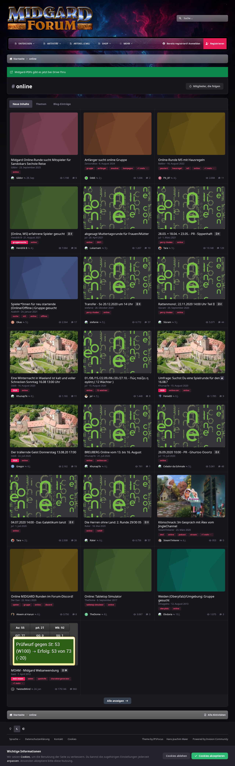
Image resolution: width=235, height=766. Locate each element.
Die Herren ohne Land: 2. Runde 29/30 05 (113, 522)
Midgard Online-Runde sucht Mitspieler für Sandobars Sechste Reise (41, 162)
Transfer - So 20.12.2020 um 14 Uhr (109, 304)
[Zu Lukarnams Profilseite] (86, 248)
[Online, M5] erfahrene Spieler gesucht (38, 234)
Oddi (92, 177)
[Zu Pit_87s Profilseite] (160, 178)
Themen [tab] (41, 104)
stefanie (89, 307)
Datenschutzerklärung (37, 739)
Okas (19, 322)
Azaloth (15, 311)
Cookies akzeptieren (212, 756)
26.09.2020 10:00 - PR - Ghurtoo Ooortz (185, 452)
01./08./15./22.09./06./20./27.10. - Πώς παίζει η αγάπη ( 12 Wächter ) (116, 380)
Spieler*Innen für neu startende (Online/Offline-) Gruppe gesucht (34, 306)
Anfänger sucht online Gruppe (106, 160)
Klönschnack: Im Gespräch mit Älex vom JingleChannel (186, 524)
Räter (88, 526)
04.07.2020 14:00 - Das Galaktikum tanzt (39, 522)
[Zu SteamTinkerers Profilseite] (160, 540)
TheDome (90, 600)
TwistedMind (23, 689)
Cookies (72, 739)
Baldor (161, 163)
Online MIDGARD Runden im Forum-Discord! (42, 596)
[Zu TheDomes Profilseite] (86, 614)
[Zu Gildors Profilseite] (12, 178)
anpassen (13, 761)
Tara (165, 248)
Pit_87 (166, 177)
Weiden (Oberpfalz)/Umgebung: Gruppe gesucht (186, 598)
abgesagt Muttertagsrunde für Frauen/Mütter (117, 234)
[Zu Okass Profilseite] (12, 322)
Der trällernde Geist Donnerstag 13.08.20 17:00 (43, 452)
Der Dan (15, 600)
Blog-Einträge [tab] (62, 104)
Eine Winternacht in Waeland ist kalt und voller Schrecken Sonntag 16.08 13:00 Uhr (43, 380)
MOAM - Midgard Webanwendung (35, 670)
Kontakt (58, 739)
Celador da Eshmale (174, 466)
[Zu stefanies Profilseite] (86, 322)
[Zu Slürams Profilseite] (160, 322)
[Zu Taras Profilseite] (160, 248)
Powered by (210, 739)
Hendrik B (16, 237)
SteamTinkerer (166, 529)
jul (86, 237)
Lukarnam (95, 248)
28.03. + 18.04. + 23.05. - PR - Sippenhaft (185, 234)
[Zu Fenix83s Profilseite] (160, 396)
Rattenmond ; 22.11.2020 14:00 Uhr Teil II (186, 304)
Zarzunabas (91, 163)
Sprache (14, 739)
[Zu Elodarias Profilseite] (160, 614)
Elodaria (167, 614)
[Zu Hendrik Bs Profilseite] (12, 248)
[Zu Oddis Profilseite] (86, 178)
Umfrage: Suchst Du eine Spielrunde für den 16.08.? (189, 380)
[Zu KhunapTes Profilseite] (12, 396)
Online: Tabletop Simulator (103, 596)
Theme (146, 739)
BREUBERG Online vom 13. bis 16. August (113, 452)
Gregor (20, 466)
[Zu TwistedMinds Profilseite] (12, 689)
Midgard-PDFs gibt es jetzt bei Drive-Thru (40, 72)
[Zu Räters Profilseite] (86, 540)
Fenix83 (167, 396)
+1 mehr (141, 168)
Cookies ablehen (176, 756)
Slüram (162, 307)
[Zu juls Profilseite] (86, 396)
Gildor (14, 167)
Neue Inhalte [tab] (21, 104)
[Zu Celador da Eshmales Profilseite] (160, 466)
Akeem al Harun (25, 614)
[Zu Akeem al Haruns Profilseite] (12, 614)
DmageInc (163, 603)
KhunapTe (21, 396)
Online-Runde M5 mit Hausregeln (181, 160)
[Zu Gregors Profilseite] (12, 466)
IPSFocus (158, 739)
